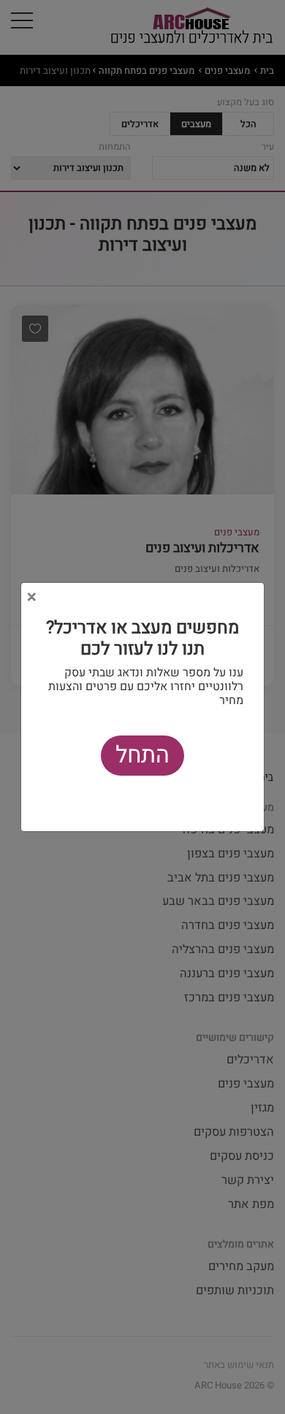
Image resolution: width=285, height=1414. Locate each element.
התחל (142, 755)
